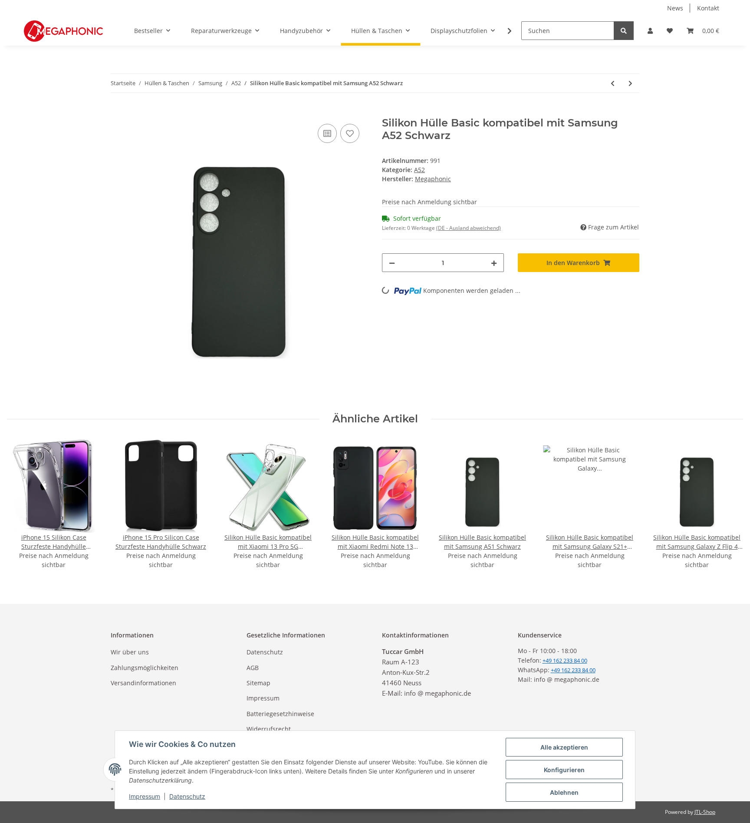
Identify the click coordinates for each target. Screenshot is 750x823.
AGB (253, 668)
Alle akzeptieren (564, 747)
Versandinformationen (143, 683)
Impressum (263, 698)
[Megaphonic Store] (63, 31)
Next (729, 504)
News (675, 8)
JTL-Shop (704, 812)
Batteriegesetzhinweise (280, 714)
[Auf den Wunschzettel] (349, 133)
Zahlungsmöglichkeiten (144, 668)
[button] (650, 31)
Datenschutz (265, 652)
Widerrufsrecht (269, 729)
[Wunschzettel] (670, 31)
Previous (21, 504)
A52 (419, 170)
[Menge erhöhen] (493, 263)
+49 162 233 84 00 (573, 670)
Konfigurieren (564, 769)
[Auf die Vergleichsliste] (327, 133)
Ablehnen (564, 792)
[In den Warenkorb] (118, 112)
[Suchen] (624, 30)
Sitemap (258, 683)
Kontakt (708, 8)
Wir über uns (130, 652)
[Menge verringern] (391, 263)
